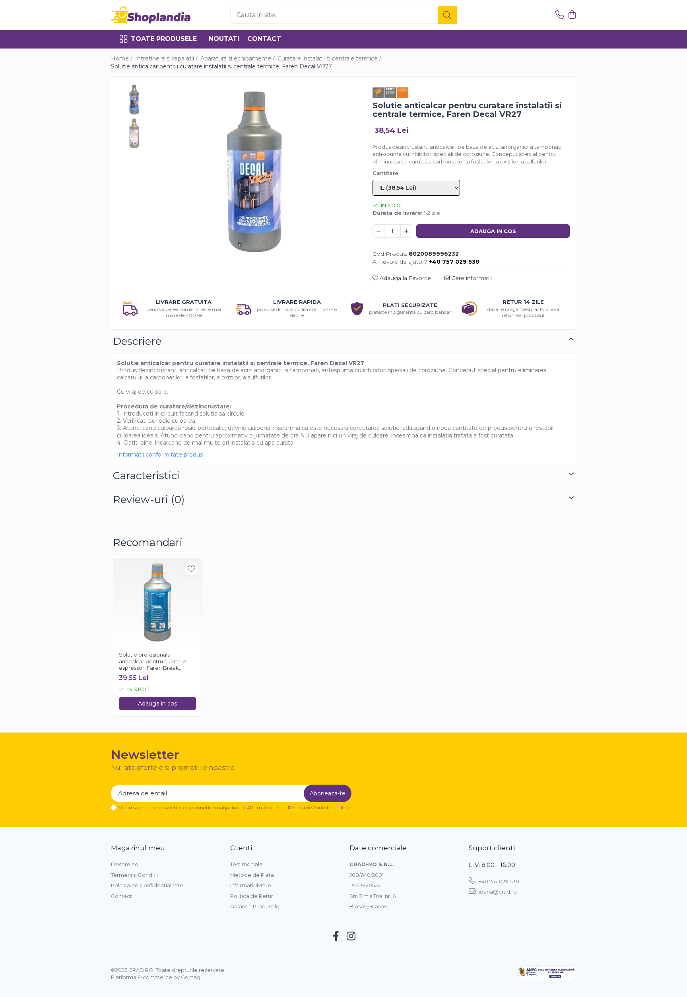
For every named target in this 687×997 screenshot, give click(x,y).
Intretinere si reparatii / (167, 58)
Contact (264, 39)
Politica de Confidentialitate (319, 807)
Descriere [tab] (137, 341)
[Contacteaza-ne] (559, 14)
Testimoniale (246, 864)
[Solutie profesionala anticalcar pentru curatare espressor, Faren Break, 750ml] (157, 602)
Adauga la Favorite (404, 278)
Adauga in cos (493, 231)
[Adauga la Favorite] (191, 568)
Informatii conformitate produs (160, 454)
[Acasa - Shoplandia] (150, 14)
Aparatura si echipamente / (238, 58)
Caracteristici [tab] (146, 475)
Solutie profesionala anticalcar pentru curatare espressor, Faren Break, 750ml (152, 661)
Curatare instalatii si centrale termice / (330, 58)
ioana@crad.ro (497, 891)
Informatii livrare (250, 885)
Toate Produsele (164, 39)
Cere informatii (471, 278)
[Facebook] (336, 936)
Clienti (241, 848)
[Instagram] (351, 936)
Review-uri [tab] (149, 499)
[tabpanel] (254, 172)
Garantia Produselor (255, 906)
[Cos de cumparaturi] (572, 14)
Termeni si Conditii (134, 875)
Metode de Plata (252, 875)
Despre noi (125, 864)
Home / (122, 58)
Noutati (224, 39)
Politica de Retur (251, 896)
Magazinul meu (138, 848)
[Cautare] (447, 15)
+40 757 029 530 (498, 881)
